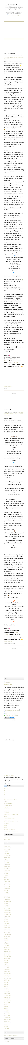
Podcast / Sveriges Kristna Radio (16, 57)
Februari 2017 (7, 947)
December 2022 (7, 855)
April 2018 (6, 921)
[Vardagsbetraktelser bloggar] (11, 710)
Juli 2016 (6, 960)
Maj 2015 (6, 986)
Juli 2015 (6, 982)
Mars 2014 (6, 1011)
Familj (5, 801)
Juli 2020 (6, 890)
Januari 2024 (7, 846)
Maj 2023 (6, 851)
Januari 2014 (7, 1015)
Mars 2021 (6, 879)
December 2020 (7, 884)
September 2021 (7, 868)
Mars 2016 (6, 967)
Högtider (6, 807)
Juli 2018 (6, 918)
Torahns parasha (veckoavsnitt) (11, 831)
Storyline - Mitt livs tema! (9, 829)
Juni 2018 (6, 919)
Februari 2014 (7, 1013)
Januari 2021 (7, 883)
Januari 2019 (7, 908)
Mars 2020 (6, 894)
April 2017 (6, 943)
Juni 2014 (6, 1006)
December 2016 (7, 951)
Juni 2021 (6, 873)
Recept (5, 825)
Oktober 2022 (7, 857)
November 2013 (7, 1019)
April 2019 (6, 905)
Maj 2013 (6, 1024)
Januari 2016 (7, 971)
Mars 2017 (6, 945)
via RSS (7, 1041)
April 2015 (6, 988)
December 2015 (7, 973)
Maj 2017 (6, 942)
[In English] (14, 15)
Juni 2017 (6, 940)
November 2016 (7, 953)
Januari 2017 (7, 949)
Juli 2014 (6, 1004)
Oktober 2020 (7, 888)
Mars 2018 (6, 923)
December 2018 (7, 910)
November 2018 (7, 912)
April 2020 (6, 892)
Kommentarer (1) (8, 641)
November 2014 (7, 997)
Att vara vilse (7, 409)
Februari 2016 (7, 969)
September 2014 (7, 1000)
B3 (4, 794)
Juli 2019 (6, 903)
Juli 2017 (6, 938)
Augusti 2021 (7, 870)
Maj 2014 (6, 1008)
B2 (4, 792)
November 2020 (7, 886)
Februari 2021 (7, 881)
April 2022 (6, 860)
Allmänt (5, 788)
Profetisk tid (6, 58)
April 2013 (6, 1026)
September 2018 (7, 914)
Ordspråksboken (7, 820)
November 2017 (7, 930)
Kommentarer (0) (8, 386)
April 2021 (6, 877)
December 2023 (7, 848)
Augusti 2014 (7, 1002)
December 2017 (7, 929)
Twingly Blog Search (9, 775)
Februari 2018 (7, 925)
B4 (4, 796)
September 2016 (7, 956)
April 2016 (6, 965)
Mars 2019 (6, 907)
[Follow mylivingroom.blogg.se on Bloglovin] (9, 718)
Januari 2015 (7, 993)
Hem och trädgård (8, 805)
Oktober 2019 (7, 899)
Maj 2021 (6, 875)
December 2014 (7, 995)
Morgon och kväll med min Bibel (11, 814)
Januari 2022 (7, 866)
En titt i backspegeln (9, 53)
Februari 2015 (7, 991)
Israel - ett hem (7, 808)
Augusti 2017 (7, 936)
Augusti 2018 (7, 916)
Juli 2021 (6, 872)
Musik (5, 816)
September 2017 (7, 934)
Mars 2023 (6, 853)
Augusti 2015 (7, 980)
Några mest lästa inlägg (9, 818)
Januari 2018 (7, 927)
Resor (5, 827)
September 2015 (7, 978)
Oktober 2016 (7, 954)
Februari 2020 (7, 895)
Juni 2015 (6, 984)
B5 (4, 797)
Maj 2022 (6, 859)
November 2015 (7, 975)
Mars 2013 (6, 1028)
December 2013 (7, 1017)
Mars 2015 (6, 989)
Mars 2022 (6, 862)
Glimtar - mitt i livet (8, 803)
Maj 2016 (6, 964)
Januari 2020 (7, 897)
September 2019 (7, 901)
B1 (19, 55)
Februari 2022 (7, 864)
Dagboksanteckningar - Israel (10, 799)
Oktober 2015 (7, 976)
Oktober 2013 (7, 1021)
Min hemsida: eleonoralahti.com (11, 1035)
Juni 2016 (6, 962)
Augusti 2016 (7, 958)
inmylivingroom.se (14, 4)
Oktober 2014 (7, 999)
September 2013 (7, 1023)
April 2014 (6, 1010)
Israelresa (6, 810)
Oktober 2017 (7, 932)
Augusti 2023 (7, 849)
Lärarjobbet (6, 812)
